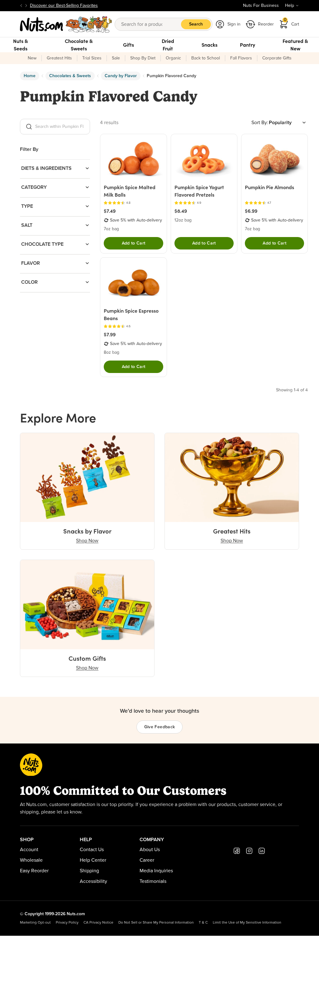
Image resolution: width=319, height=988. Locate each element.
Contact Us (92, 849)
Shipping (89, 870)
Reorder (266, 24)
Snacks (209, 45)
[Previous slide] (21, 5)
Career (147, 860)
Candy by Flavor (121, 76)
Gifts (128, 45)
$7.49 (110, 211)
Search (196, 24)
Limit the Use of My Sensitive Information (247, 923)
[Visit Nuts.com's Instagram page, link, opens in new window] (249, 851)
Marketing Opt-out (35, 923)
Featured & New (295, 45)
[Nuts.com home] (66, 24)
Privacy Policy (67, 923)
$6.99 (251, 211)
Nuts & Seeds (20, 45)
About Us (150, 849)
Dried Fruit (168, 45)
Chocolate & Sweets (79, 45)
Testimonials (153, 881)
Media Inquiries (156, 870)
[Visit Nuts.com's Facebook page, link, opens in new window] (236, 851)
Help (289, 5)
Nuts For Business (261, 5)
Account (29, 849)
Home (30, 76)
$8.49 (180, 211)
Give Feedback (159, 727)
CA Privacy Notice (98, 923)
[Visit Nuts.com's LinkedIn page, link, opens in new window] (261, 851)
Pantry (247, 45)
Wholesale (31, 860)
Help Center (93, 860)
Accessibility (93, 881)
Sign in (233, 24)
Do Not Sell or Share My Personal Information (156, 923)
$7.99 (110, 334)
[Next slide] (26, 5)
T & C (203, 923)
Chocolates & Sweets (70, 76)
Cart (291, 22)
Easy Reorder (34, 870)
